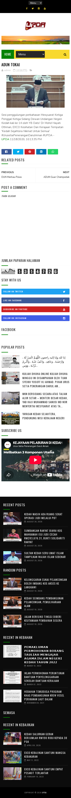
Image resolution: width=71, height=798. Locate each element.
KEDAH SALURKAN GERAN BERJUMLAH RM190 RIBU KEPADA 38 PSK (45, 738)
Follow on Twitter (13, 291)
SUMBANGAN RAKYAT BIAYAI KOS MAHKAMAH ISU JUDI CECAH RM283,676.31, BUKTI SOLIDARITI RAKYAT (44, 536)
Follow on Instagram (15, 318)
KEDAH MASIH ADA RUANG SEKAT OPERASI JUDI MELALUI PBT (43, 516)
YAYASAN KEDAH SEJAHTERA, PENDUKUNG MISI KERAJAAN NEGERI (43, 416)
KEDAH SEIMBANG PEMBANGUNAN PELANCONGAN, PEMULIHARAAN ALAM (44, 602)
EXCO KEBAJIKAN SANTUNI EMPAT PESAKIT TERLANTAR (43, 771)
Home (7, 54)
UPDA (5, 139)
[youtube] (45, 8)
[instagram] (39, 8)
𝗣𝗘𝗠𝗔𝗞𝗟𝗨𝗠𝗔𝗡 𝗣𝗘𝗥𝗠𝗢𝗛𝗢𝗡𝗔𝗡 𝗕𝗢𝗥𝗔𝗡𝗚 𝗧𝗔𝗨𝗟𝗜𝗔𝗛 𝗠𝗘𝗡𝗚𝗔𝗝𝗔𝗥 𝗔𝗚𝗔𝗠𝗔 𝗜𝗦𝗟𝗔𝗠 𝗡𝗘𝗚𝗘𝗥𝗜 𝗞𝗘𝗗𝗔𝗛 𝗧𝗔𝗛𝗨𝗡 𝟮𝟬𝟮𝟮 (44, 654)
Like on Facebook (12, 300)
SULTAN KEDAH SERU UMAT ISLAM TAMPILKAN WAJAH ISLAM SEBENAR (45, 555)
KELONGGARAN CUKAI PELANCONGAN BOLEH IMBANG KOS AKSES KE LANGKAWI (45, 583)
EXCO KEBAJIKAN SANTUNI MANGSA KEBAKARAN (45, 754)
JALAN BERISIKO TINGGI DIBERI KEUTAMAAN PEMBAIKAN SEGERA (43, 618)
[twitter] (32, 8)
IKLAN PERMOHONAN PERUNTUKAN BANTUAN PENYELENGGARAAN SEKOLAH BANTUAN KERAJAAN (44, 677)
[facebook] (27, 8)
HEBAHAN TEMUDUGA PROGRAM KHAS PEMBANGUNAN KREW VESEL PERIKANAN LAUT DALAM (44, 695)
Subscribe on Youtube (15, 309)
